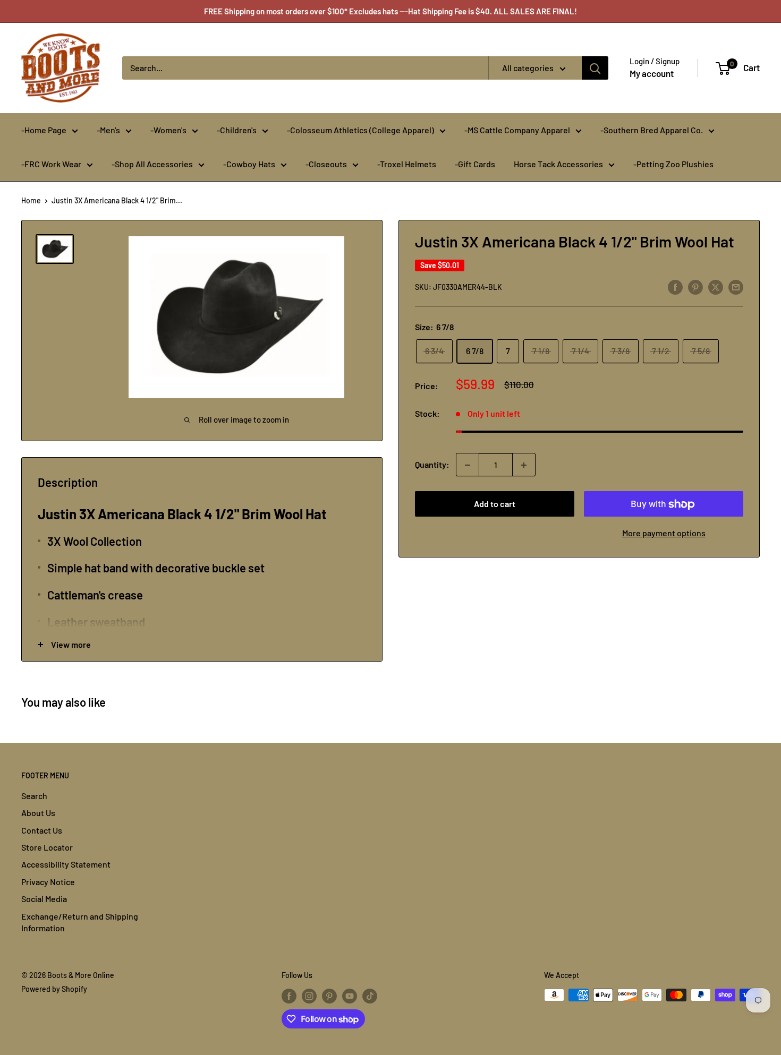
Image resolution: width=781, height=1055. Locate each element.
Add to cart (494, 504)
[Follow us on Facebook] (289, 996)
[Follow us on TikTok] (369, 996)
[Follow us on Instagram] (309, 996)
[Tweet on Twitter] (715, 286)
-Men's (108, 130)
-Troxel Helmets (406, 164)
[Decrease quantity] (467, 465)
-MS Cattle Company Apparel (517, 130)
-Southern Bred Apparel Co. (651, 130)
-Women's (168, 130)
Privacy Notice (48, 882)
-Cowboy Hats (249, 164)
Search (34, 796)
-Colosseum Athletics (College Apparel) (360, 130)
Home (31, 200)
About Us (38, 813)
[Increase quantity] (524, 465)
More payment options (664, 533)
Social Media (44, 899)
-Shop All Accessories (152, 164)
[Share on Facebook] (675, 286)
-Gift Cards (475, 164)
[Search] (595, 68)
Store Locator (47, 847)
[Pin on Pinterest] (695, 286)
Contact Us (41, 830)
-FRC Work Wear (51, 164)
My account (652, 73)
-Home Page (43, 130)
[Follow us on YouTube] (349, 996)
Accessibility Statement (66, 864)
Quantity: (432, 465)
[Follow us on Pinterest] (329, 996)
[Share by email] (735, 286)
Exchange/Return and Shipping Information (79, 922)
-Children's (237, 130)
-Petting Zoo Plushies (673, 164)
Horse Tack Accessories (558, 164)
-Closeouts (326, 164)
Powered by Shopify (54, 988)
